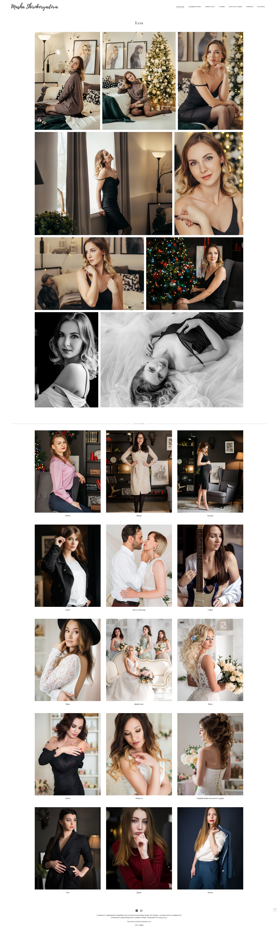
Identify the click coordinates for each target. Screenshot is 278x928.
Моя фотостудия (235, 7)
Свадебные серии (195, 7)
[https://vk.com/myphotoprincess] (137, 910)
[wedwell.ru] (34, 7)
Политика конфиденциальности (139, 921)
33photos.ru (163, 917)
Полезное (249, 7)
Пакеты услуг (210, 7)
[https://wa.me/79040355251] (141, 910)
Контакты (261, 7)
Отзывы (222, 7)
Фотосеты (180, 7)
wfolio (141, 925)
